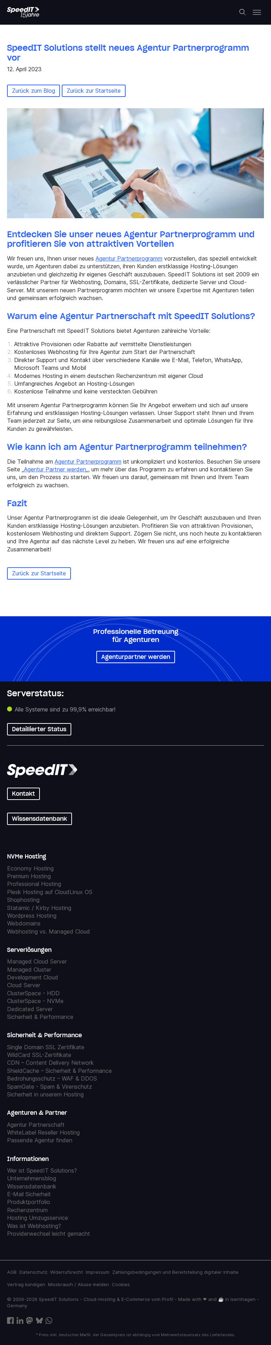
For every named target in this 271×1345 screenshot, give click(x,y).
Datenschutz (33, 1272)
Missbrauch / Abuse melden (78, 1284)
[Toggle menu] (257, 12)
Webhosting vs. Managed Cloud (48, 931)
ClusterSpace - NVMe (35, 1000)
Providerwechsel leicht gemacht (48, 1233)
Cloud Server (23, 985)
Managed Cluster (29, 969)
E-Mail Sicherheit (29, 1194)
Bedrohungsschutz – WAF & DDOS (52, 1078)
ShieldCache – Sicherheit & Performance (59, 1070)
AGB (12, 1272)
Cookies (121, 1284)
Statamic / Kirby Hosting (39, 907)
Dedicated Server (30, 1009)
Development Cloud (32, 977)
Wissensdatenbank (39, 818)
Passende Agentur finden (39, 1140)
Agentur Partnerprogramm (129, 258)
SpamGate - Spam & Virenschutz (49, 1086)
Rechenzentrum (27, 1209)
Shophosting (23, 899)
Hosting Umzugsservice (37, 1217)
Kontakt (23, 793)
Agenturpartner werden (135, 656)
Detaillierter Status (39, 729)
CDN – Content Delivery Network (50, 1062)
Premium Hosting (29, 876)
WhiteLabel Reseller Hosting (43, 1132)
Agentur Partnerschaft (36, 1124)
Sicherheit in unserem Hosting (45, 1094)
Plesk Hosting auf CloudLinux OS (49, 891)
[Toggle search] (243, 12)
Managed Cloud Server (37, 961)
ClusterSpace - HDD (33, 993)
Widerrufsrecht (66, 1272)
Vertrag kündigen (26, 1284)
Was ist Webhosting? (34, 1225)
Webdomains (24, 923)
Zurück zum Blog (33, 90)
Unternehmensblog (31, 1178)
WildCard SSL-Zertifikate (39, 1054)
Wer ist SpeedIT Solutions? (42, 1170)
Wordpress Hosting (31, 915)
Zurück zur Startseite (94, 90)
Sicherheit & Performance (40, 1016)
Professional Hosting (34, 883)
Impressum (97, 1272)
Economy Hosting (30, 868)
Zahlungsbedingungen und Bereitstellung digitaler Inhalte (175, 1272)
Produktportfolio (28, 1201)
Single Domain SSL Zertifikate (45, 1047)
